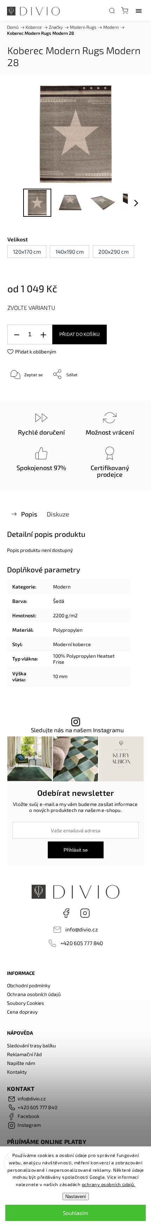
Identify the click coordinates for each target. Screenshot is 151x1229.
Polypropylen (68, 630)
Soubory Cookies (25, 1003)
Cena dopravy (22, 1012)
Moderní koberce (72, 644)
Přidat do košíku (79, 334)
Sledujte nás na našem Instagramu (77, 730)
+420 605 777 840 (81, 943)
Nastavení (75, 1196)
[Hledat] (112, 10)
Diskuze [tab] (58, 514)
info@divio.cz (81, 929)
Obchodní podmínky (28, 985)
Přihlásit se (76, 850)
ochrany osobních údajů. (109, 1184)
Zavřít (128, 392)
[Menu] (139, 11)
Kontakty (17, 1072)
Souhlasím (75, 1213)
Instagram (85, 913)
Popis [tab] (29, 514)
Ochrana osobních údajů (34, 994)
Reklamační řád (24, 1054)
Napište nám (21, 1063)
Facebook (66, 913)
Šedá (58, 601)
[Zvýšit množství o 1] (43, 334)
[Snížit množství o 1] (16, 334)
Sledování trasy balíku (31, 1045)
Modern (62, 587)
